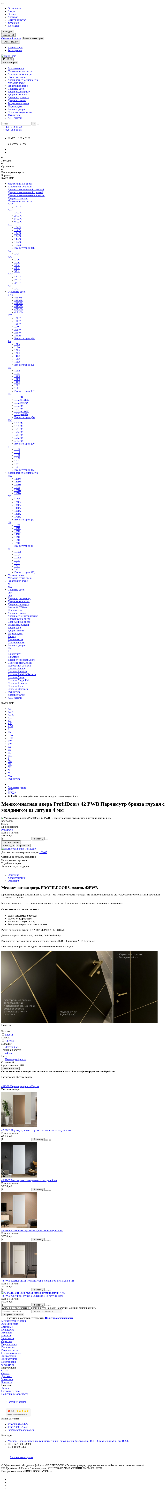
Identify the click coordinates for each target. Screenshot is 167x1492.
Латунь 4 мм (12, 1047)
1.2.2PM (18, 432)
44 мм (8, 1053)
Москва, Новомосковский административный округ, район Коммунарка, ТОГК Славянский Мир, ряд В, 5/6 (68, 1441)
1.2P (16, 464)
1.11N (17, 554)
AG (10, 224)
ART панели (15, 118)
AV (9, 250)
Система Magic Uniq (19, 680)
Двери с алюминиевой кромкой (25, 192)
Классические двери (19, 618)
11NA (17, 499)
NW (10, 475)
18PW (17, 321)
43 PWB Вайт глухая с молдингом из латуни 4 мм (29, 1180)
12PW (17, 318)
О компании (15, 8)
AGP (10, 274)
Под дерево (7, 1329)
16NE (17, 540)
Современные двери (19, 621)
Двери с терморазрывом (21, 659)
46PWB (18, 312)
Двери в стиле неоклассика (23, 616)
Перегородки (15, 106)
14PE (17, 382)
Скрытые (6, 1341)
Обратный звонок (11, 38)
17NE (17, 543)
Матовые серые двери (20, 578)
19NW (17, 484)
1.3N (17, 566)
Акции (11, 11)
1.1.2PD (18, 405)
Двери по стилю (17, 100)
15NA (17, 510)
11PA (17, 347)
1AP (16, 288)
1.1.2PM (18, 426)
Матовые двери (16, 82)
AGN (11, 204)
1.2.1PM (18, 429)
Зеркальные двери (18, 85)
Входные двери (16, 109)
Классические (15, 639)
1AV (16, 253)
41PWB (18, 297)
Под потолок (15, 610)
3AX (17, 265)
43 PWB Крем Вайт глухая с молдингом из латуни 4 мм (32, 1230)
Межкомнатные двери (20, 71)
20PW (17, 329)
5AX (17, 271)
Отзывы (13, 880)
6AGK (18, 221)
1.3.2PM (18, 437)
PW (10, 315)
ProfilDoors (7, 829)
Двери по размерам (18, 97)
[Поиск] (38, 124)
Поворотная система (19, 665)
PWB (11, 294)
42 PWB (9, 1040)
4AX (17, 268)
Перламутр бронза (15, 1059)
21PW (17, 332)
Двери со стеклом (18, 198)
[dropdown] (2, 3)
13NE (17, 531)
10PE (17, 370)
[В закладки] (46, 1140)
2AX (17, 262)
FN (9, 648)
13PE (17, 379)
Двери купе (14, 627)
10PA (17, 344)
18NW (17, 481)
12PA (17, 350)
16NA (17, 513)
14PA (17, 356)
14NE (17, 534)
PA (9, 341)
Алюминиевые (9, 1323)
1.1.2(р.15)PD (21, 399)
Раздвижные (8, 1347)
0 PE (10, 738)
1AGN (18, 207)
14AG (17, 239)
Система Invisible (17, 671)
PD (9, 394)
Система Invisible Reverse (22, 674)
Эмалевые (7, 1326)
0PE (10, 595)
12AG (17, 233)
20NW (17, 490)
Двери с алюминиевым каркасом (26, 195)
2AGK (18, 215)
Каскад (12, 636)
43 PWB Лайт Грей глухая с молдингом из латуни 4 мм (32, 1295)
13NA (17, 505)
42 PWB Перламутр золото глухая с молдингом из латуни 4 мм (36, 1130)
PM (10, 420)
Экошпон (6, 1332)
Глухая (9, 1034)
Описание (13, 875)
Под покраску (9, 1344)
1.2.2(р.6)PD (21, 414)
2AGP (17, 280)
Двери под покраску (19, 91)
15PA (17, 359)
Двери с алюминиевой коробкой (26, 189)
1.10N (17, 551)
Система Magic (16, 677)
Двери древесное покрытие (23, 80)
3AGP (17, 283)
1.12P (17, 455)
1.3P (16, 467)
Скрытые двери (16, 88)
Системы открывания (20, 112)
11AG (17, 230)
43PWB (18, 303)
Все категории (16, 68)
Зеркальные (7, 1338)
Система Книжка (17, 683)
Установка (13, 22)
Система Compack (18, 689)
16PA (17, 361)
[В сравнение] (49, 1140)
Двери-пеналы (16, 630)
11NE (17, 525)
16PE (17, 388)
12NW (17, 478)
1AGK (18, 212)
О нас (4, 1370)
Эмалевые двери (17, 77)
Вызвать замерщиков (21, 1457)
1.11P (17, 452)
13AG (17, 236)
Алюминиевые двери (20, 74)
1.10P (17, 449)
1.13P (17, 458)
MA (10, 586)
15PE (17, 385)
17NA (17, 516)
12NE (17, 528)
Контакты (13, 25)
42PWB (18, 300)
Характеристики (17, 877)
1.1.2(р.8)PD (21, 402)
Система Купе (15, 686)
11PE (17, 373)
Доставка (13, 17)
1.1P (16, 461)
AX (10, 256)
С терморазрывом (11, 1353)
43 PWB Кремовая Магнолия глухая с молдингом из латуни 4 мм (37, 1280)
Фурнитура (14, 115)
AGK (11, 210)
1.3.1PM (18, 434)
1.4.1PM (18, 440)
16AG (17, 245)
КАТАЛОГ (7, 59)
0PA (10, 592)
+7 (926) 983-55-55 (11, 129)
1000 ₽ (43, 852)
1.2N (17, 563)
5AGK (18, 218)
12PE (17, 376)
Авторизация (15, 47)
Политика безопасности (14, 1394)
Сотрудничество (17, 19)
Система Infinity (16, 668)
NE (9, 522)
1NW (17, 487)
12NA (17, 502)
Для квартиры (9, 1358)
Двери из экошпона (19, 94)
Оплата (12, 14)
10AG (17, 227)
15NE (17, 537)
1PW (17, 326)
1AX (17, 259)
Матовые (6, 1335)
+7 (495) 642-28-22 (11, 126)
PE (9, 367)
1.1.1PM (18, 423)
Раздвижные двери (18, 103)
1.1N (17, 560)
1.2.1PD (18, 408)
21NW (17, 493)
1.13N (17, 557)
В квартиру (14, 654)
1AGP (17, 277)
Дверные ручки (16, 694)
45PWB (18, 309)
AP (9, 285)
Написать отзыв (10, 1068)
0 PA (10, 735)
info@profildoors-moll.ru (21, 1430)
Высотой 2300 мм (18, 607)
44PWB (18, 306)
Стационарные (16, 642)
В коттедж (13, 656)
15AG (17, 242)
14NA (17, 507)
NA (10, 496)
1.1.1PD (18, 396)
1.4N (17, 569)
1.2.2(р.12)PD (21, 411)
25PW (17, 335)
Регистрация (15, 50)
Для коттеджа (8, 1356)
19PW (17, 323)
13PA (17, 353)
